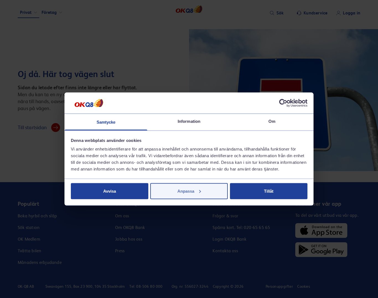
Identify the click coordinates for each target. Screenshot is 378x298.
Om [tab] (271, 121)
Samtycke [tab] (106, 122)
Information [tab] (189, 121)
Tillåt (268, 191)
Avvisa (109, 191)
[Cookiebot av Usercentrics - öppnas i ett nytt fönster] (283, 103)
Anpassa (185, 191)
